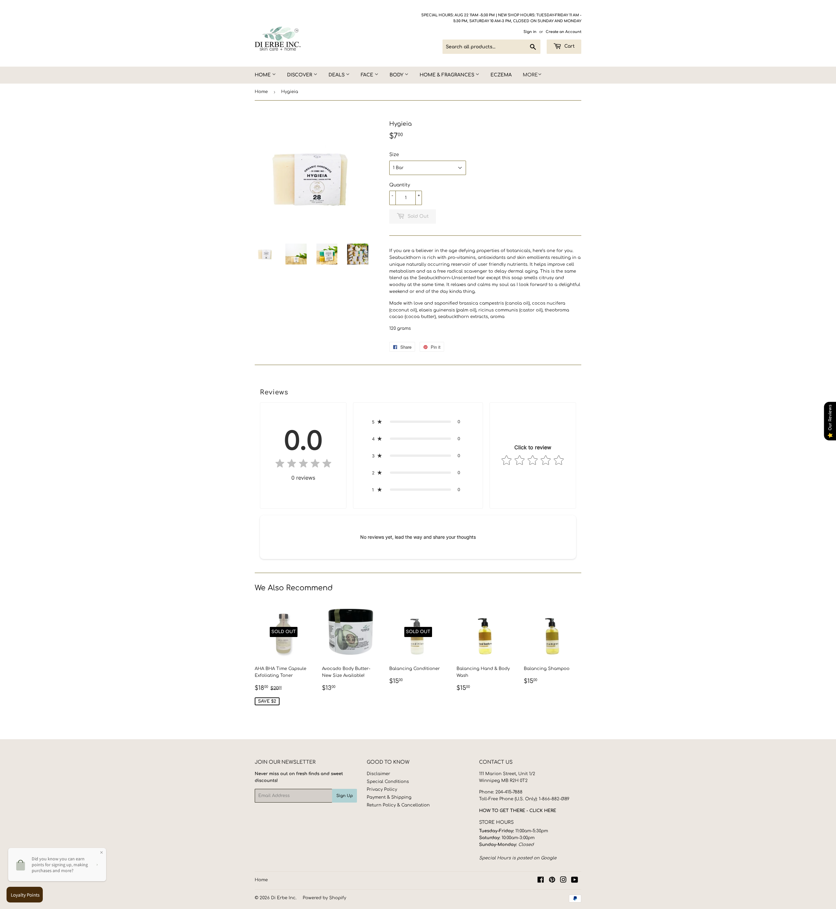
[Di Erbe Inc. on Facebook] (540, 881)
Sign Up (344, 795)
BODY (397, 74)
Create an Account (563, 32)
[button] (418, 421)
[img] (303, 464)
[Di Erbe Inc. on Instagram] (563, 881)
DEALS (337, 74)
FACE (368, 74)
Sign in (530, 32)
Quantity (399, 185)
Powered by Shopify (324, 898)
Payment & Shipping (389, 797)
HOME (263, 74)
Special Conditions (388, 781)
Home (261, 91)
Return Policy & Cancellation (398, 805)
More (530, 74)
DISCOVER (300, 74)
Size (394, 154)
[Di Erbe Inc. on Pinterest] (552, 881)
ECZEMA (501, 74)
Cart (569, 46)
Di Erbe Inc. (284, 898)
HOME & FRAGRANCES (447, 74)
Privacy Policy (382, 789)
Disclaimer (378, 774)
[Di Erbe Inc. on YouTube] (574, 881)
